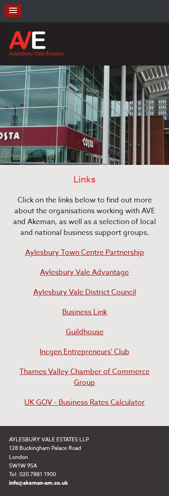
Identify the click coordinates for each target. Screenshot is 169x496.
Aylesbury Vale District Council (84, 292)
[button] (13, 11)
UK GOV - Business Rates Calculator (84, 402)
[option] (84, 115)
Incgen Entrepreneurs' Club (84, 351)
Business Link (84, 312)
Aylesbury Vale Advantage (84, 272)
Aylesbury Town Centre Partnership (84, 252)
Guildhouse (85, 332)
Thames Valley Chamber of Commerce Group (84, 377)
